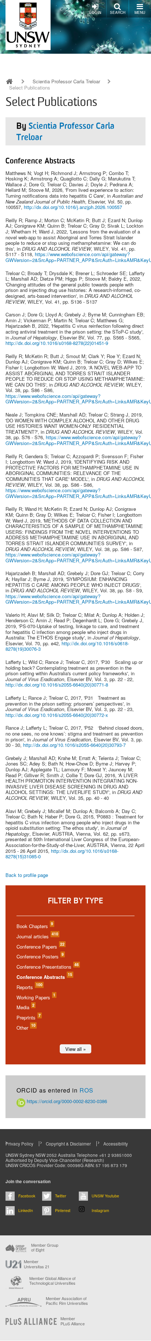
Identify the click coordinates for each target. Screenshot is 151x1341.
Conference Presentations (47, 966)
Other (25, 1027)
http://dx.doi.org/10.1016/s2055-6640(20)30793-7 (74, 744)
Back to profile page (26, 874)
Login (95, 12)
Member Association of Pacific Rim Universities (67, 1301)
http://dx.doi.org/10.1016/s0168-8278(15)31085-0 (61, 853)
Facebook (26, 1195)
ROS (86, 1090)
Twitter (60, 1195)
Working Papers (35, 997)
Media (25, 1007)
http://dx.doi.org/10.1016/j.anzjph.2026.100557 (73, 207)
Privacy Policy (19, 1143)
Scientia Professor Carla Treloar (66, 81)
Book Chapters (34, 926)
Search (117, 12)
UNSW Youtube (105, 1195)
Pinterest (62, 1210)
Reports (29, 987)
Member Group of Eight (44, 1247)
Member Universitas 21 (36, 1264)
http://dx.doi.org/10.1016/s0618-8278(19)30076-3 (67, 646)
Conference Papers (40, 946)
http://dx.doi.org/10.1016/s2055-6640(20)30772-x (56, 714)
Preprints (28, 1017)
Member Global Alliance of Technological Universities (52, 1281)
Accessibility (115, 1143)
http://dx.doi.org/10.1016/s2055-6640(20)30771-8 (56, 684)
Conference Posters (39, 956)
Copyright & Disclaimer (68, 1143)
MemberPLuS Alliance (72, 1321)
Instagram (100, 1210)
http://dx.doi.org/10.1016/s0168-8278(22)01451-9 (56, 342)
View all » (75, 1048)
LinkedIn (25, 1210)
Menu (140, 12)
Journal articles (37, 936)
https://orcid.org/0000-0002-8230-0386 (66, 1101)
